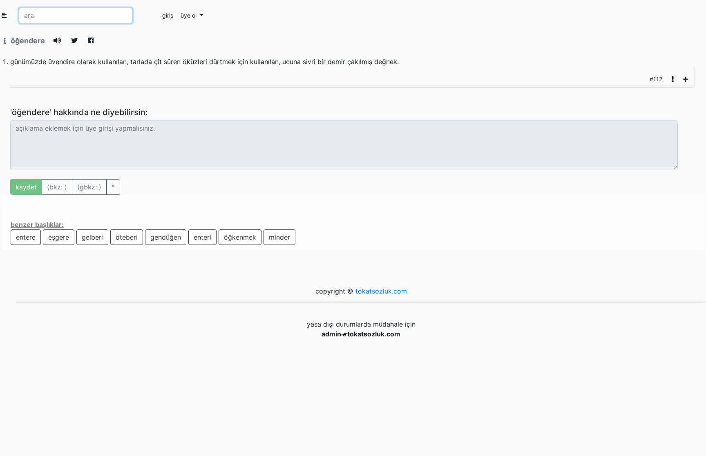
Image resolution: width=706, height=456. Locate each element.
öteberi (127, 237)
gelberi (92, 237)
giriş (167, 15)
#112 (656, 79)
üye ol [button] (189, 15)
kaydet (26, 187)
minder (279, 237)
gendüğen (165, 237)
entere (26, 237)
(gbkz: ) (89, 187)
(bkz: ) (57, 187)
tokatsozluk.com (381, 291)
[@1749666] (685, 79)
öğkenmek (240, 237)
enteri (202, 237)
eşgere (58, 237)
